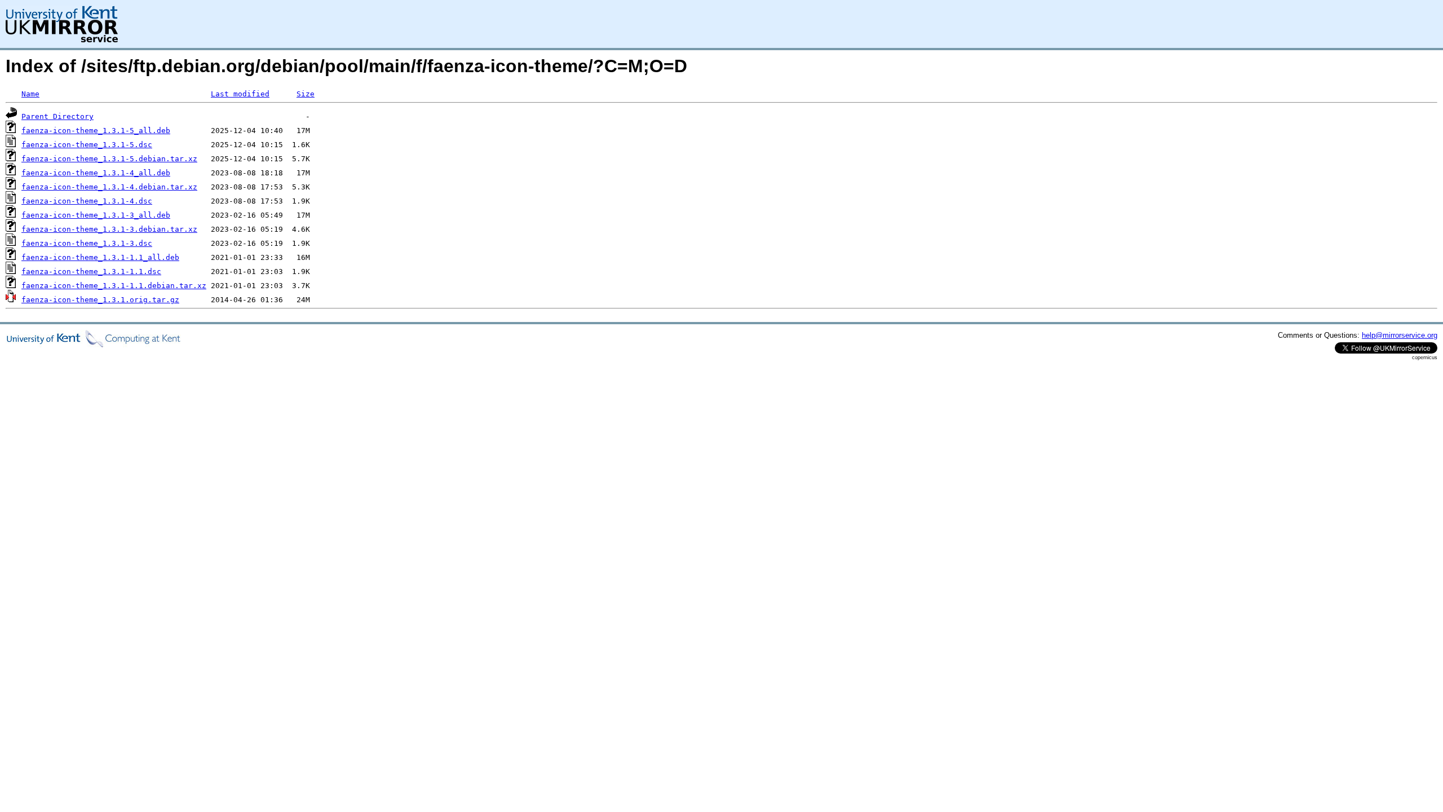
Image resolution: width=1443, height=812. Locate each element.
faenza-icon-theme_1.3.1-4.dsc (86, 201)
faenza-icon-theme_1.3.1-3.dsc (86, 243)
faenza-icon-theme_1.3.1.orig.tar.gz (100, 299)
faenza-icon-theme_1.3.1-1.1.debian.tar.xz (113, 285)
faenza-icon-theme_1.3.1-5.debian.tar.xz (109, 159)
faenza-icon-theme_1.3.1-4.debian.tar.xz (109, 187)
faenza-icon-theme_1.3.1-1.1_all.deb (100, 257)
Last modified (240, 94)
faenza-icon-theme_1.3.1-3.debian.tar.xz (109, 229)
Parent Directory (57, 116)
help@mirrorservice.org (1399, 335)
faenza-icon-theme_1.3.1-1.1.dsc (91, 271)
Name (30, 94)
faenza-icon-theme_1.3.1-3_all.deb (95, 215)
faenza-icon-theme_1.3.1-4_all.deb (95, 173)
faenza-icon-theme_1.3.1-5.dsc (86, 144)
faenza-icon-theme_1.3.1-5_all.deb (95, 130)
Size (305, 94)
